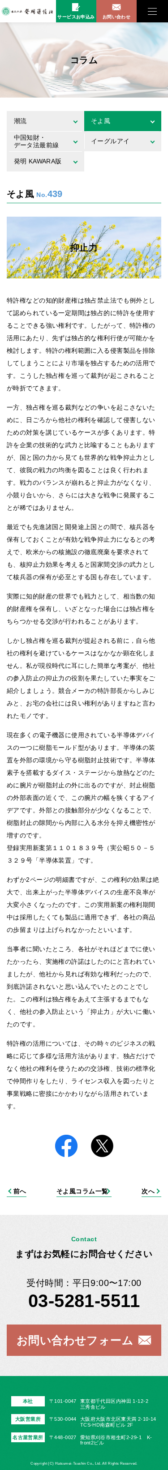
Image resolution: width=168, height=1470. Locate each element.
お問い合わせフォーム (75, 1340)
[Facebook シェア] (66, 1146)
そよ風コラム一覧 (82, 1191)
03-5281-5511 (84, 1301)
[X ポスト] (102, 1146)
